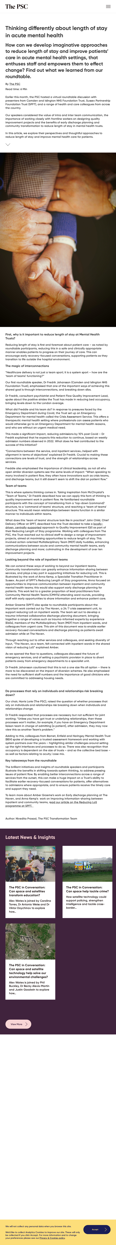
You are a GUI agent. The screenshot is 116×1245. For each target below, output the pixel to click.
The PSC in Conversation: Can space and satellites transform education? (27, 891)
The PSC (17, 6)
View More (16, 1024)
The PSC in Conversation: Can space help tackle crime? (87, 889)
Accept (95, 1229)
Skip (11, 145)
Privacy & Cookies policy (52, 1238)
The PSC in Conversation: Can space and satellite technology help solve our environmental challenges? (28, 971)
